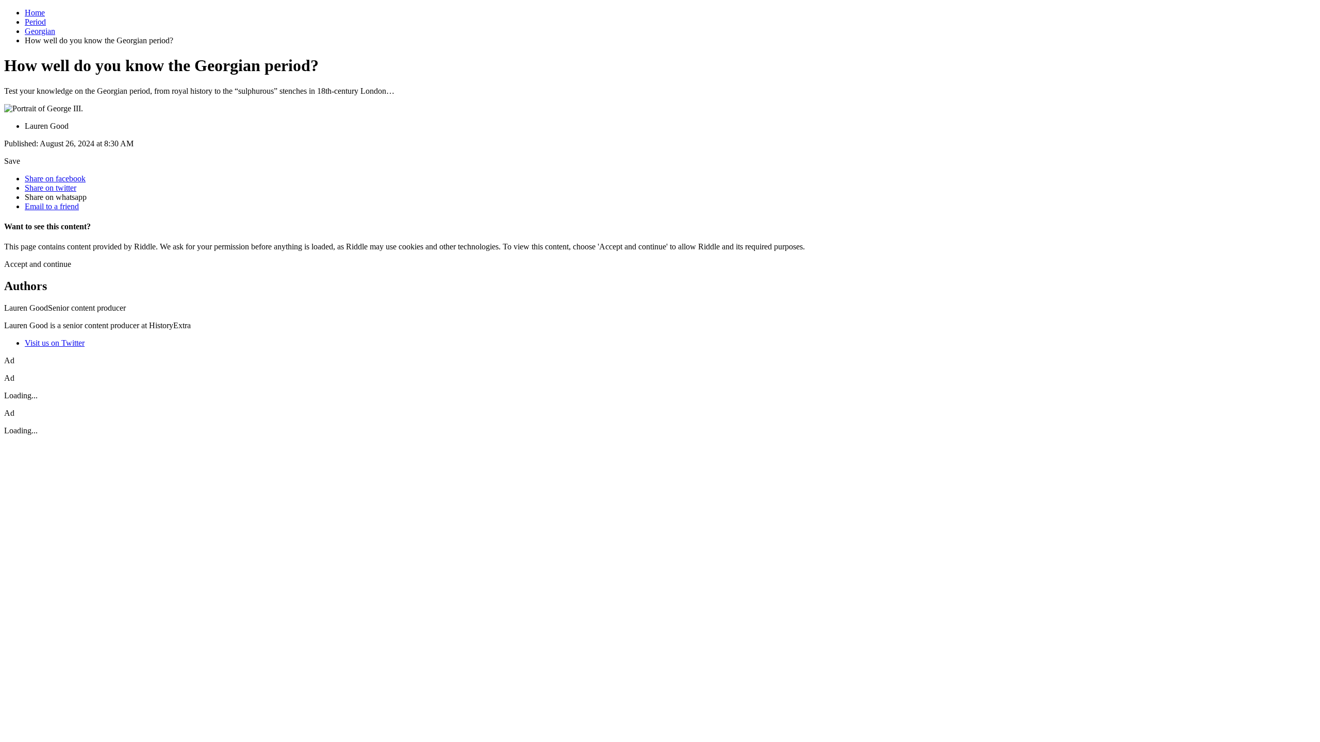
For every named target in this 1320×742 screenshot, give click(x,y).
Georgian (40, 31)
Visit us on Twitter (55, 343)
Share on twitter (50, 187)
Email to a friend (52, 206)
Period (35, 22)
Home (35, 12)
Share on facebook (55, 178)
